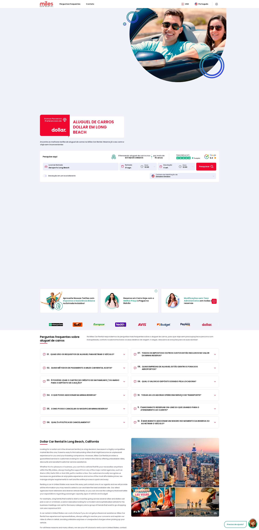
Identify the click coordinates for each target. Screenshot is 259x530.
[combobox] (83, 166)
